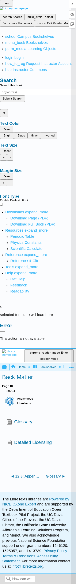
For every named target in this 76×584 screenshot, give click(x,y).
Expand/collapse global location (71, 366)
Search (8, 579)
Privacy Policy (55, 551)
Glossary (23, 421)
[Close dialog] (2, 331)
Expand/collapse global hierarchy (7, 367)
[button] (18, 285)
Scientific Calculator (27, 249)
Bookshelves (48, 367)
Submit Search (12, 98)
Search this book (11, 85)
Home (21, 367)
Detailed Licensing (33, 442)
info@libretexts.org (27, 566)
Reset (7, 129)
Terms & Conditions (18, 556)
